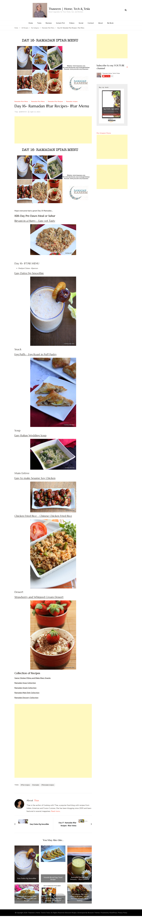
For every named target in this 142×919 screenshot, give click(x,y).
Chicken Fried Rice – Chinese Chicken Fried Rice (43, 516)
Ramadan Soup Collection (25, 683)
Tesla (39, 23)
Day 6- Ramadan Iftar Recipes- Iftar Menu (53, 899)
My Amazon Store (104, 133)
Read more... (56, 811)
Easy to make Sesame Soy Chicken (34, 478)
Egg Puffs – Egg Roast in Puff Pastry (35, 354)
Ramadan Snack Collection (25, 688)
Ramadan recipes (71, 101)
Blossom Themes (94, 913)
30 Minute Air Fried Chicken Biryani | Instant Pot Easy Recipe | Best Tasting (79, 897)
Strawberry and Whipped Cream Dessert (38, 597)
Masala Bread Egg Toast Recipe (53, 878)
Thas (16, 112)
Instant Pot (60, 23)
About (100, 23)
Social (81, 23)
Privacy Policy (122, 913)
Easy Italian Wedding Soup (30, 435)
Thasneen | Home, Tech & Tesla (69, 9)
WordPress (113, 913)
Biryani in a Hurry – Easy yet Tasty (34, 220)
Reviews (49, 23)
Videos (71, 23)
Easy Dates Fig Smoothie (29, 273)
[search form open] (126, 10)
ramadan (36, 785)
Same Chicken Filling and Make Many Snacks (32, 678)
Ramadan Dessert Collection (26, 698)
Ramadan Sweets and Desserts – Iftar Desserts (79, 878)
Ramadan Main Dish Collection (26, 693)
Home (31, 23)
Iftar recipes (26, 785)
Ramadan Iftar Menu (21, 101)
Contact (91, 23)
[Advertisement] (53, 129)
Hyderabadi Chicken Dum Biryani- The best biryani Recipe (27, 898)
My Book (110, 23)
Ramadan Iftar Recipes (55, 101)
